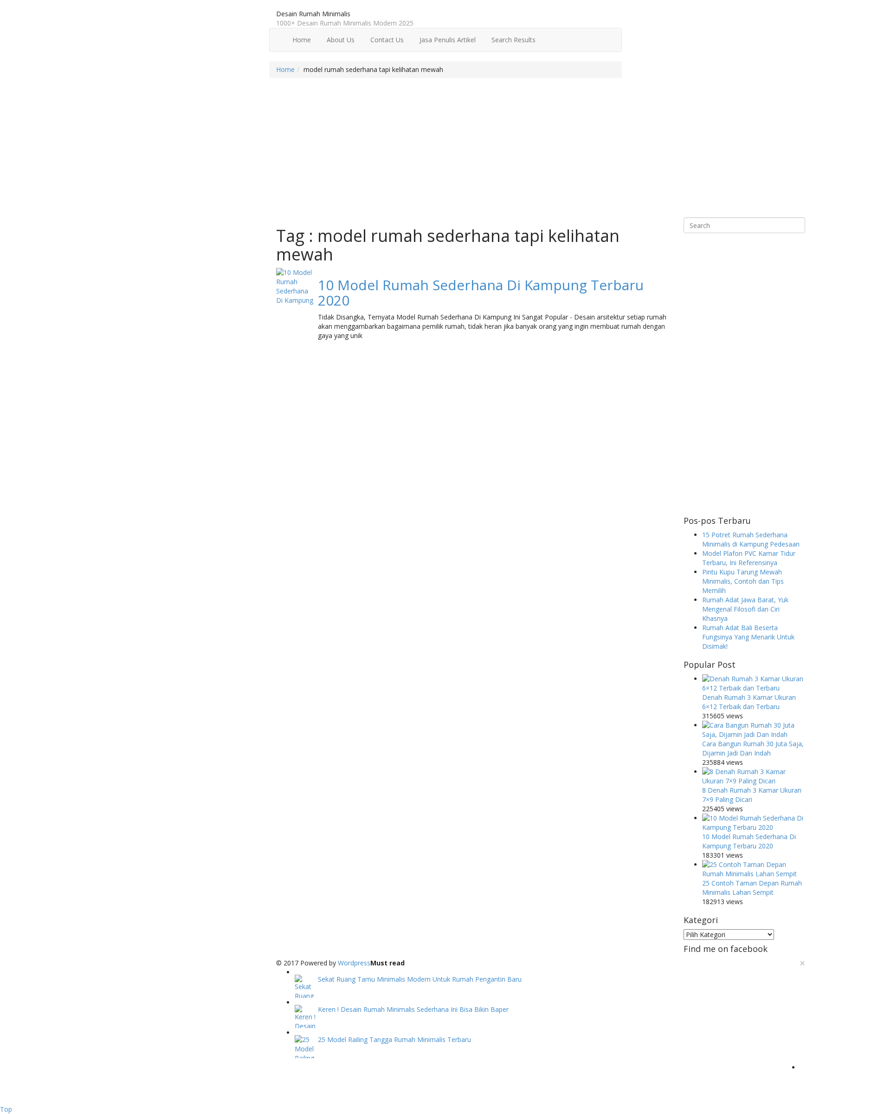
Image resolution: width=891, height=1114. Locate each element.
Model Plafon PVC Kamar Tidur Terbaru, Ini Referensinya (748, 558)
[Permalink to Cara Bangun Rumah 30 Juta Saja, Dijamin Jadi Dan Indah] (754, 730)
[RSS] (802, 1067)
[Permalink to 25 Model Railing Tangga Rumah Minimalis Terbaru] (306, 1046)
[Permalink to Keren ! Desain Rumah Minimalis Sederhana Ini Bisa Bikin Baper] (306, 1016)
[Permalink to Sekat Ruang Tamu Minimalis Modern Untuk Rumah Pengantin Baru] (306, 986)
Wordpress (354, 962)
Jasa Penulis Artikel (447, 39)
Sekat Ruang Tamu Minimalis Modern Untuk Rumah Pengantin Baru (420, 979)
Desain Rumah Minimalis (313, 13)
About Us (340, 39)
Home (301, 39)
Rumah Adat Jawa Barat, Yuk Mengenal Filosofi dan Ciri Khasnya (745, 609)
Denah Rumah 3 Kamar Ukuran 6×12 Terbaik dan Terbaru (749, 702)
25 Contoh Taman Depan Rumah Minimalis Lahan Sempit (752, 888)
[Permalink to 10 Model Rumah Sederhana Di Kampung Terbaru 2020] (294, 286)
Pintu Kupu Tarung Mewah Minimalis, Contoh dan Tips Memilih (743, 581)
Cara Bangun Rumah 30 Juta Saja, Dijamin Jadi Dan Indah (753, 748)
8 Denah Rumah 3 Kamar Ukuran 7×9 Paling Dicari (751, 795)
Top (6, 1109)
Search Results (513, 39)
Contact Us (386, 39)
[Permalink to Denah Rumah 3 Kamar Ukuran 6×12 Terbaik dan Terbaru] (754, 683)
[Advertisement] (540, 152)
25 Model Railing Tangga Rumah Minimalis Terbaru (394, 1039)
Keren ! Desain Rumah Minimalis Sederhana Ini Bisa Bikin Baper (413, 1009)
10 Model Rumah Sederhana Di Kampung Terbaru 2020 (481, 292)
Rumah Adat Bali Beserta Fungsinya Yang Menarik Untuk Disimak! (748, 637)
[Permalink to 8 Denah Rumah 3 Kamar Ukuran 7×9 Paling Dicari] (754, 776)
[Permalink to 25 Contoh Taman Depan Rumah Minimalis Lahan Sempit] (754, 869)
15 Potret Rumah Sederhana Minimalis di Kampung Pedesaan (751, 539)
